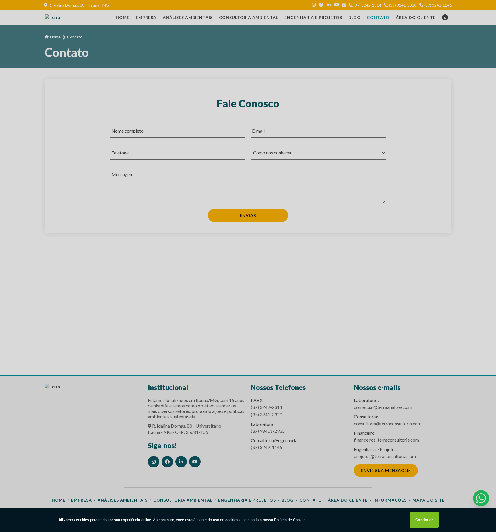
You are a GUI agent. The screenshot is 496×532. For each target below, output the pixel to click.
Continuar (424, 520)
